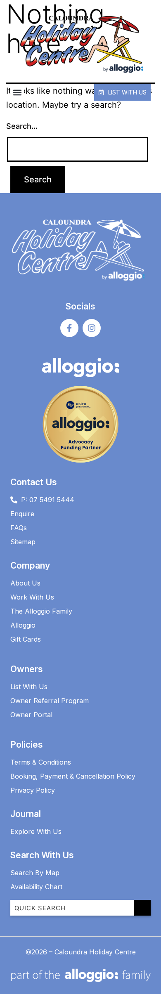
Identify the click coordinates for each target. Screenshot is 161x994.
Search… (22, 126)
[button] (17, 92)
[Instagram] (92, 328)
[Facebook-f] (69, 328)
